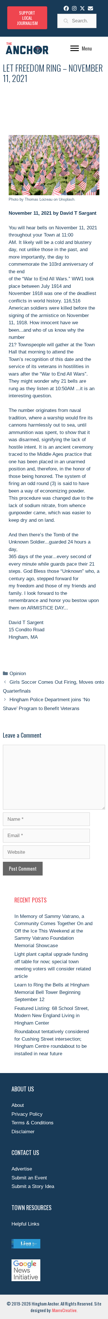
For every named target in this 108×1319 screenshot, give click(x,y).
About (18, 1105)
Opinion (18, 673)
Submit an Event (29, 1178)
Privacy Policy (27, 1114)
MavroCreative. (64, 1310)
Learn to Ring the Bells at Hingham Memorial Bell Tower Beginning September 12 (51, 992)
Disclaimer (23, 1131)
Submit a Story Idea (33, 1186)
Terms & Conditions (33, 1122)
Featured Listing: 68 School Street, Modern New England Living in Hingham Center (51, 1016)
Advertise (22, 1169)
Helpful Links (25, 1224)
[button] (66, 8)
